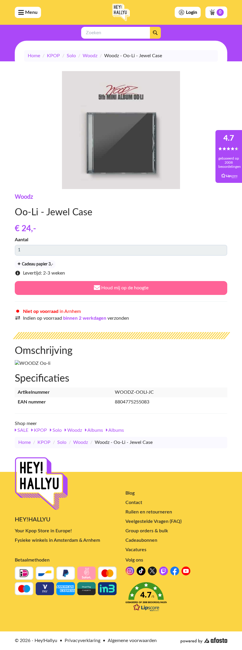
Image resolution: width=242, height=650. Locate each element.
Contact (133, 502)
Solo (71, 55)
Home (34, 55)
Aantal (21, 239)
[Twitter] (152, 573)
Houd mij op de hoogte (124, 287)
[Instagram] (129, 573)
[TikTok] (141, 573)
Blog (130, 493)
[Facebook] (174, 573)
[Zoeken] (155, 33)
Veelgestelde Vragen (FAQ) (153, 521)
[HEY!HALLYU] (121, 12)
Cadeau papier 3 (37, 264)
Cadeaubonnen (141, 540)
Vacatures (135, 549)
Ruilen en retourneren (148, 512)
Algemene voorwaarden (132, 640)
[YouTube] (186, 573)
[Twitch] (163, 573)
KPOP (53, 55)
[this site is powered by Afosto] (204, 641)
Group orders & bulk (146, 530)
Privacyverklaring (82, 640)
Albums (94, 430)
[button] (176, 598)
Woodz (90, 55)
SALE (22, 430)
